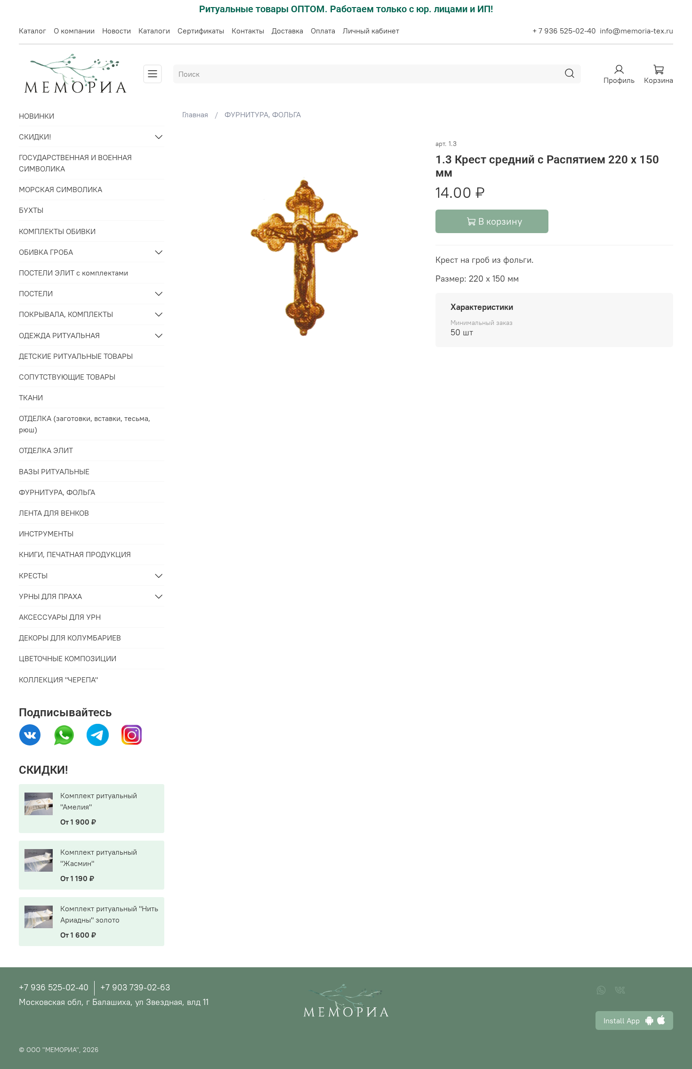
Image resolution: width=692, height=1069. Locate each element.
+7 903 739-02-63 (135, 987)
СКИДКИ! (35, 136)
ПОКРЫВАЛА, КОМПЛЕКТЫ (66, 314)
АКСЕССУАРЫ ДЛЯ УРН (60, 617)
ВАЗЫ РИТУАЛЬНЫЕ (54, 471)
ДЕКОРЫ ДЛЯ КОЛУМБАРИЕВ (70, 637)
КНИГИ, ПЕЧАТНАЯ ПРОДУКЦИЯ (75, 554)
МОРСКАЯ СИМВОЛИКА (60, 189)
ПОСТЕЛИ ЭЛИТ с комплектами (73, 272)
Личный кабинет (371, 30)
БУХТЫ (31, 210)
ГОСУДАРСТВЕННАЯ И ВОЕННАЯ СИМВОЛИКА (75, 163)
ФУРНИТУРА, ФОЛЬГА (263, 114)
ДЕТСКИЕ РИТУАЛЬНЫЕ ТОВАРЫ (76, 356)
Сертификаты (200, 30)
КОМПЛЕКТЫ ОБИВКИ (57, 231)
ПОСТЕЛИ (36, 293)
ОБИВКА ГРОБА (46, 252)
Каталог (32, 30)
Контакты (248, 30)
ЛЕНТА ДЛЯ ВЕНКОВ (54, 513)
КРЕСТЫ (33, 575)
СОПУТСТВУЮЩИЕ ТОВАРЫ (67, 376)
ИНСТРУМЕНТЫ (46, 533)
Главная (195, 114)
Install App (624, 1020)
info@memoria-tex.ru (636, 30)
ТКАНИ (31, 397)
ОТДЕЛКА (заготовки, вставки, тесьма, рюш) (84, 423)
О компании (74, 30)
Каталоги (154, 30)
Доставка (287, 30)
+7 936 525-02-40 (54, 987)
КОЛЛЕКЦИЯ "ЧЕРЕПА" (58, 679)
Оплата (323, 30)
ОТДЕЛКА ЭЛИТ (46, 450)
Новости (116, 30)
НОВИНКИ (36, 116)
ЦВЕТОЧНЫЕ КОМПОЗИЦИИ (67, 658)
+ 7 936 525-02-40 (564, 30)
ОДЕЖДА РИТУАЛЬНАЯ (59, 335)
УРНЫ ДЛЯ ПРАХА (50, 596)
